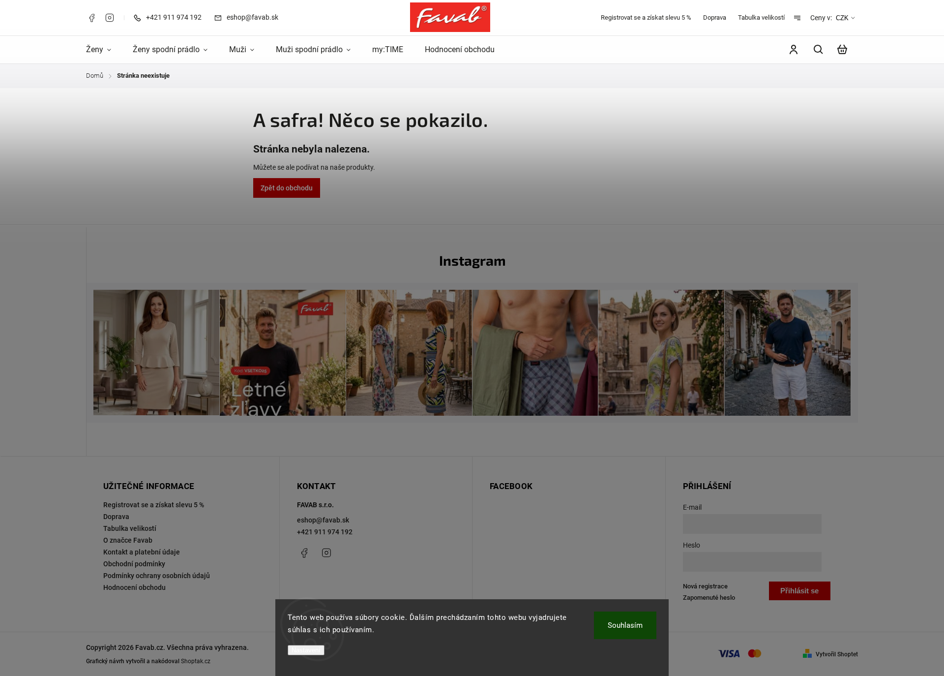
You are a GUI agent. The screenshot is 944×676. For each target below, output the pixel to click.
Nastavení (306, 650)
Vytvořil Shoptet (837, 654)
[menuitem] (104, 49)
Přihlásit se (799, 590)
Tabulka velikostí (761, 17)
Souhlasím (625, 625)
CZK (842, 18)
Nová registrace (705, 586)
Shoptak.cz (195, 661)
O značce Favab (127, 540)
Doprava (714, 17)
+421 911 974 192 (325, 532)
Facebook (91, 17)
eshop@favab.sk (323, 520)
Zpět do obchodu (287, 188)
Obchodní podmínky (134, 564)
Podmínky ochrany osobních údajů (156, 576)
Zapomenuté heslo (709, 597)
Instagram (109, 17)
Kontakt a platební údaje (141, 552)
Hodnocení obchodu (134, 587)
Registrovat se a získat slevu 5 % (646, 17)
